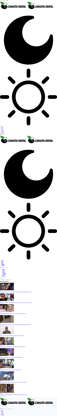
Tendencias (1, 393)
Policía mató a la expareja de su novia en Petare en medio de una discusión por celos (11, 357)
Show (0, 312)
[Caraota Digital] (27, 145)
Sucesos (1, 290)
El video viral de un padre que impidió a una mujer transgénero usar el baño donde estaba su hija (13, 394)
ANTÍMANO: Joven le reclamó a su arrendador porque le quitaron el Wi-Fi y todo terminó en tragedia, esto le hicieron (16, 302)
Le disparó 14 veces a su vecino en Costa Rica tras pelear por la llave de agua (10, 369)
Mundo (1, 323)
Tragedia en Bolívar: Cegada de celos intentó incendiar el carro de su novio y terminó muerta (12, 346)
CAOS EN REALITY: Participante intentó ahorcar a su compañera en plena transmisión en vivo (13, 313)
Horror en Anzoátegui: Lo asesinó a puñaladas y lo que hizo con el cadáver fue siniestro (12, 335)
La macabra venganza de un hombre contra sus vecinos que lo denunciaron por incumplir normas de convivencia (15, 324)
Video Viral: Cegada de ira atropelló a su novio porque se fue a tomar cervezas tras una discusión (13, 382)
